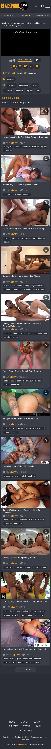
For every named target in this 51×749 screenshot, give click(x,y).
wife (13, 238)
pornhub (10, 79)
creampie (8, 151)
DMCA (38, 726)
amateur (18, 147)
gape (19, 659)
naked (6, 385)
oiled (24, 476)
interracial (11, 85)
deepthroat (27, 659)
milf (38, 91)
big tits (34, 85)
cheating (7, 333)
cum (13, 286)
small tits (26, 194)
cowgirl (7, 242)
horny (27, 286)
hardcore (8, 91)
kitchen (29, 663)
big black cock (37, 286)
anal (12, 381)
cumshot (19, 91)
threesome (23, 85)
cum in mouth (25, 289)
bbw (43, 428)
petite (6, 381)
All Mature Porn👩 (42, 15)
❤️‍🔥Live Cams (8, 15)
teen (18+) (8, 147)
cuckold (28, 238)
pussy (12, 659)
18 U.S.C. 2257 (25, 730)
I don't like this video (14, 60)
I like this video (10, 60)
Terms (26, 726)
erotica (20, 286)
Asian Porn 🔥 (25, 15)
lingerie (36, 289)
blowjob (35, 147)
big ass (30, 91)
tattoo (30, 615)
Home (12, 722)
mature (25, 611)
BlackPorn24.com (22, 744)
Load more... (25, 669)
